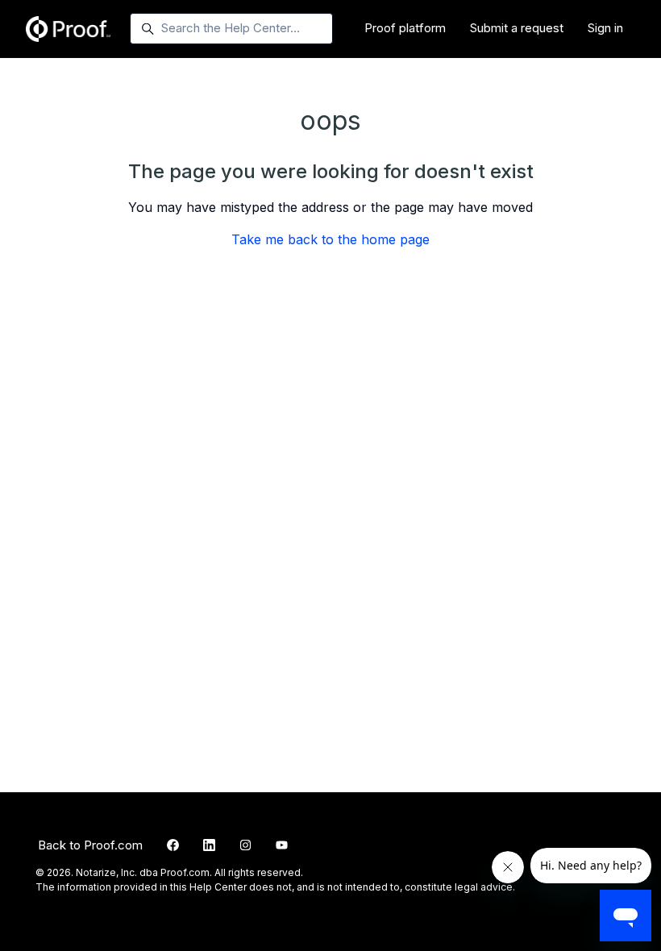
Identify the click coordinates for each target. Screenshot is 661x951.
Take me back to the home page (330, 239)
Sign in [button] (605, 27)
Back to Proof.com (90, 845)
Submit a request (516, 27)
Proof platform (405, 27)
